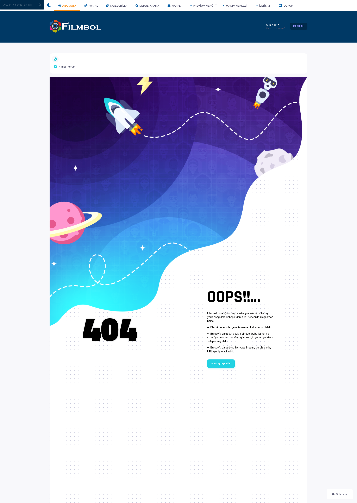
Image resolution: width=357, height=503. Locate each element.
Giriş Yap (275, 26)
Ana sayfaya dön (221, 363)
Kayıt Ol (298, 26)
